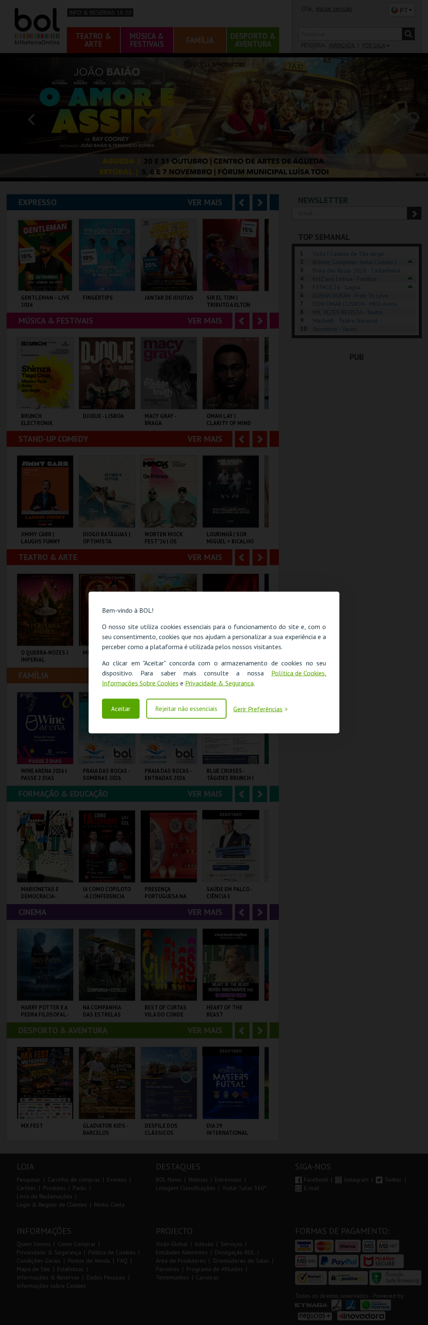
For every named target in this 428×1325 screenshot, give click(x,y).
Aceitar (120, 709)
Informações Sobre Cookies (140, 683)
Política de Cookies (298, 673)
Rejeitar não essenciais (186, 709)
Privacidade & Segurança (219, 683)
